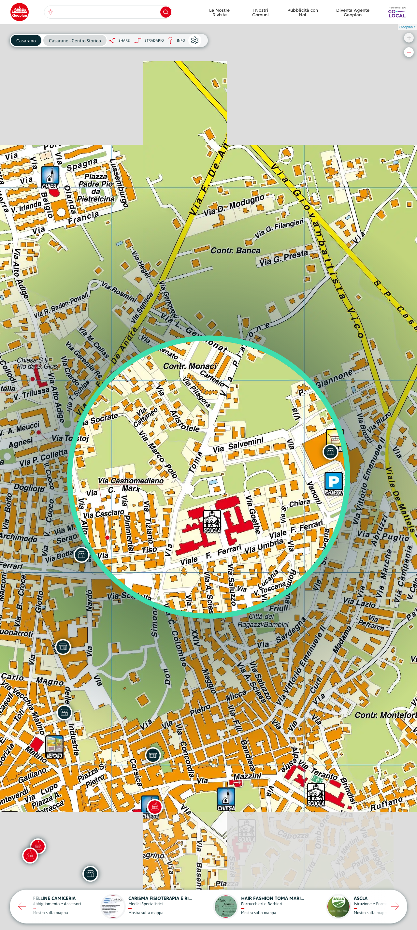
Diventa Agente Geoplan (352, 12)
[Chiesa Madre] (154, 806)
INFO (174, 42)
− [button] (409, 52)
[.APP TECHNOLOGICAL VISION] (81, 554)
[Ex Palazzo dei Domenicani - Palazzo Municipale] (30, 855)
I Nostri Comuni (260, 12)
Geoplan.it (407, 26)
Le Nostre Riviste (219, 12)
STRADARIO (154, 40)
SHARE (124, 40)
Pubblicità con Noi (302, 12)
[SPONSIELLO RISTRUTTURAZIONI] (152, 755)
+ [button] (409, 38)
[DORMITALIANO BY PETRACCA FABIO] (62, 646)
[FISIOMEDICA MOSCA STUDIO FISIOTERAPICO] (64, 712)
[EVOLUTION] (90, 873)
